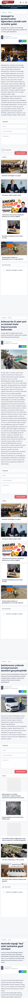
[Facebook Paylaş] (20, 41)
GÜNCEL (10, 12)
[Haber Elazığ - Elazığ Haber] (8, 2)
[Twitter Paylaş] (22, 41)
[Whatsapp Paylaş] (25, 41)
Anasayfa (4, 12)
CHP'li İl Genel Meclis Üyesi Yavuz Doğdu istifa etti (14, 6)
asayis (9, 661)
